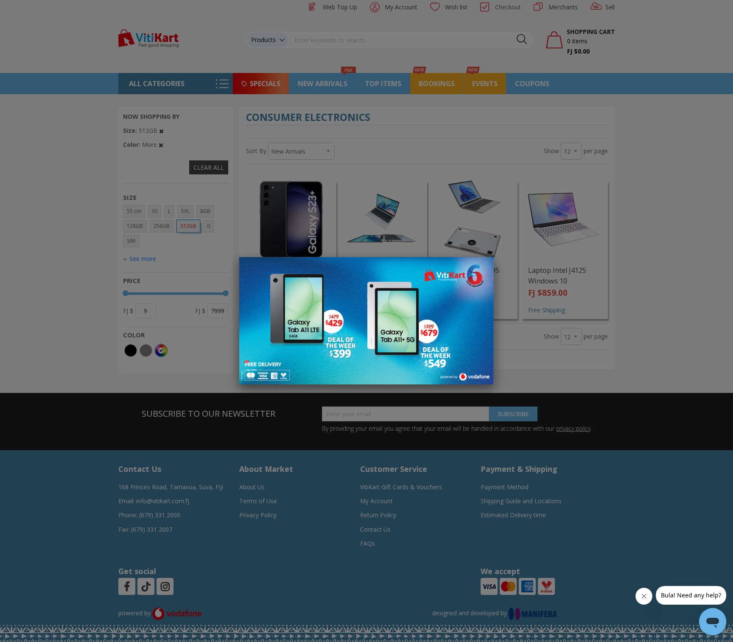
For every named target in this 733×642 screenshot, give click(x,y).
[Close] (482, 268)
